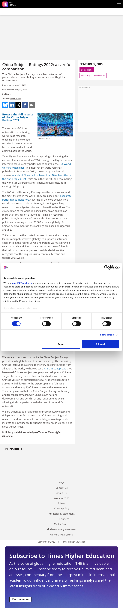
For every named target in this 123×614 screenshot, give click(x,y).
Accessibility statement (62, 513)
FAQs (61, 482)
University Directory (61, 534)
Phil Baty (6, 94)
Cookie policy (61, 508)
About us (61, 493)
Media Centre (61, 524)
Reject (61, 344)
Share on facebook (25, 105)
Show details (107, 334)
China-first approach (55, 368)
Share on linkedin (12, 105)
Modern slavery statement (61, 529)
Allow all (100, 344)
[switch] (46, 323)
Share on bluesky (5, 105)
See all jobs (87, 69)
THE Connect (61, 519)
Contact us (62, 487)
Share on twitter (18, 105)
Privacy (61, 503)
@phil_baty (15, 98)
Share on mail (32, 105)
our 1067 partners (22, 283)
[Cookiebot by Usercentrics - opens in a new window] (106, 267)
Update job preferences (93, 75)
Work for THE (61, 498)
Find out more (20, 599)
